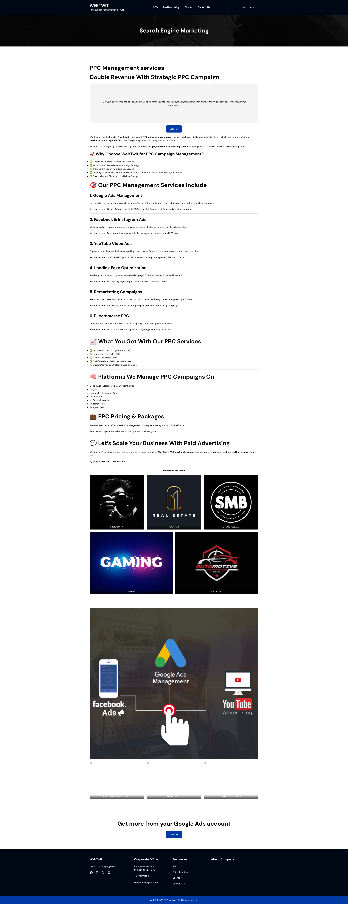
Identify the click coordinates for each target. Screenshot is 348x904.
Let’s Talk (174, 834)
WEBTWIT (99, 5)
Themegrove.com (189, 900)
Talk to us (247, 7)
